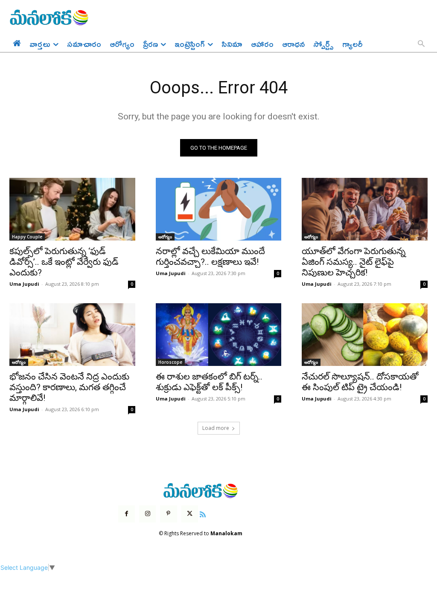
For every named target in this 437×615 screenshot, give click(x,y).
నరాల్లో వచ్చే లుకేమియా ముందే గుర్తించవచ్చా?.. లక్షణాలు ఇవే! (210, 256)
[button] (421, 44)
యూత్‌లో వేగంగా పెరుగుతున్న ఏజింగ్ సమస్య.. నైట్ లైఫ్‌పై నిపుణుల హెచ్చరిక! (353, 262)
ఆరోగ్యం (165, 237)
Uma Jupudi (24, 284)
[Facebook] (126, 513)
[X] (189, 513)
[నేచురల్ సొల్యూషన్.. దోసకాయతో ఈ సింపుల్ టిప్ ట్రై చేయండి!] (365, 334)
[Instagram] (147, 513)
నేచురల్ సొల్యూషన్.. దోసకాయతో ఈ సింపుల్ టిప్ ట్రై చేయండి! (360, 381)
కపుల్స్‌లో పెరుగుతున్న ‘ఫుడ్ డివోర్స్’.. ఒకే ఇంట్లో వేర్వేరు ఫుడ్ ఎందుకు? (64, 262)
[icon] (202, 513)
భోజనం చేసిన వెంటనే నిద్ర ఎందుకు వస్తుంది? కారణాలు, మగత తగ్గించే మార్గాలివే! (69, 387)
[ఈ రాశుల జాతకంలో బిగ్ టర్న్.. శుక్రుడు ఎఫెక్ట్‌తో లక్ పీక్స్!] (219, 334)
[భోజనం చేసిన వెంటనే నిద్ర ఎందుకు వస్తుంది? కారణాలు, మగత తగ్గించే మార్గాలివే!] (72, 334)
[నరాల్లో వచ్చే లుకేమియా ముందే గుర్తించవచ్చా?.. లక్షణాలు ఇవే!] (219, 209)
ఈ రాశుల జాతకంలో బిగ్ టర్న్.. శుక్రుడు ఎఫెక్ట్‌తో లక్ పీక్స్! (209, 381)
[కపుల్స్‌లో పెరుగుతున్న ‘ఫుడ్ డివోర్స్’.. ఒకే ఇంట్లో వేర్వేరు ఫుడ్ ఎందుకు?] (72, 209)
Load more (215, 428)
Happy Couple (27, 237)
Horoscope (170, 362)
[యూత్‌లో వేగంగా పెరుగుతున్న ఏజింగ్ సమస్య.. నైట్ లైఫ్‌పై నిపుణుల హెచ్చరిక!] (365, 209)
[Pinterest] (168, 513)
